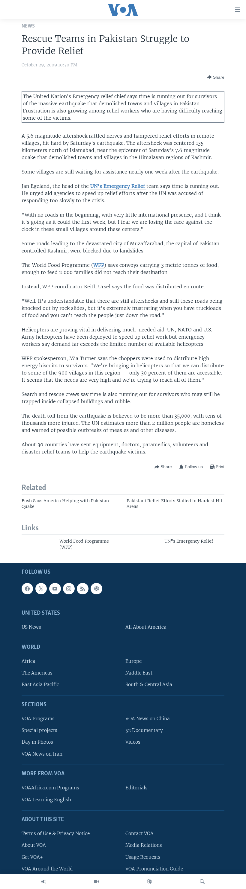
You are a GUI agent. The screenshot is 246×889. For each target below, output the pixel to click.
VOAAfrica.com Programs (50, 788)
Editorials (136, 788)
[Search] (202, 881)
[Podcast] (96, 588)
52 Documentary (144, 730)
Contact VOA (139, 833)
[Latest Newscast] (44, 881)
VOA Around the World (47, 869)
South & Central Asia (148, 684)
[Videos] (97, 881)
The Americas (37, 673)
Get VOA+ (32, 857)
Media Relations (143, 845)
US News (31, 627)
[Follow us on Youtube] (55, 588)
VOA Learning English (46, 799)
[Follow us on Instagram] (68, 588)
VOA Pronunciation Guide (154, 869)
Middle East (138, 673)
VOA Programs (38, 718)
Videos (132, 742)
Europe (133, 661)
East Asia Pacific (40, 684)
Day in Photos (37, 742)
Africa (28, 661)
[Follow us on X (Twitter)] (41, 588)
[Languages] (149, 881)
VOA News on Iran (42, 754)
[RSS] (82, 588)
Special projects (39, 730)
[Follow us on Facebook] (27, 588)
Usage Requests (142, 857)
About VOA (34, 845)
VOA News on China (147, 718)
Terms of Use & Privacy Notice (56, 833)
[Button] (215, 77)
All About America (145, 627)
